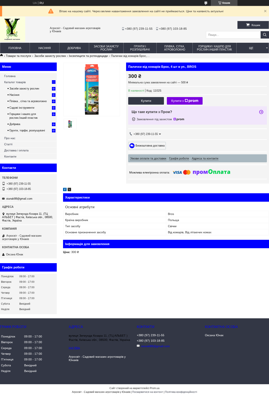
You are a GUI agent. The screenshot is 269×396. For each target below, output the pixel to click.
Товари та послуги (18, 55)
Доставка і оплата (16, 150)
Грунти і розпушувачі (140, 48)
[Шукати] (265, 35)
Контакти (10, 156)
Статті (8, 144)
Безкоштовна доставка (150, 145)
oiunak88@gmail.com (19, 198)
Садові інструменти (21, 107)
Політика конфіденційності (181, 392)
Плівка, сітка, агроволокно (174, 48)
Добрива (74, 48)
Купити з (177, 101)
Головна (14, 48)
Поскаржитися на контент (147, 392)
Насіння (44, 48)
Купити (146, 101)
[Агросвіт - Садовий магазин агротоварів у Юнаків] (12, 41)
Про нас (9, 138)
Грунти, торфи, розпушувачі (27, 130)
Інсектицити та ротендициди (88, 55)
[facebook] (65, 190)
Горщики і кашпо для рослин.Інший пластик (214, 48)
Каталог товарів (15, 82)
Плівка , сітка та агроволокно (28, 101)
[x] (69, 190)
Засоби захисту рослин (106, 48)
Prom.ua (155, 388)
